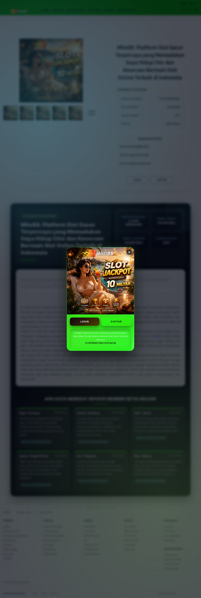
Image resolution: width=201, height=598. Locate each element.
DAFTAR (116, 321)
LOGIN (84, 321)
